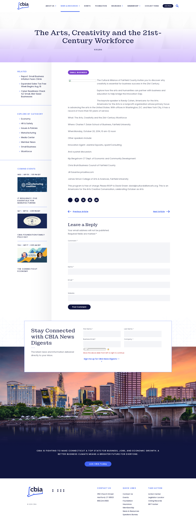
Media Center (28, 137)
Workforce (26, 151)
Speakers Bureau (130, 514)
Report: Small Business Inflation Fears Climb (32, 77)
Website (71, 293)
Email (70, 280)
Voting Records (155, 501)
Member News (28, 142)
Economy (26, 118)
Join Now (168, 6)
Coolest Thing (152, 6)
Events (87, 6)
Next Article (159, 211)
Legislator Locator (156, 497)
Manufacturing (28, 132)
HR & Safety (27, 123)
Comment (73, 241)
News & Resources (69, 6)
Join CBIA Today (98, 464)
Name (71, 267)
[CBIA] (23, 6)
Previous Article (80, 211)
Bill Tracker (153, 504)
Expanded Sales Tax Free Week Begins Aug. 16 (33, 85)
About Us (50, 6)
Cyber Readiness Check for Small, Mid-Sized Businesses (33, 94)
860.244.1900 (103, 501)
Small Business (28, 146)
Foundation (101, 6)
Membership (132, 6)
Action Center (154, 494)
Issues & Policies (29, 128)
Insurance (116, 6)
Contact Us (128, 494)
